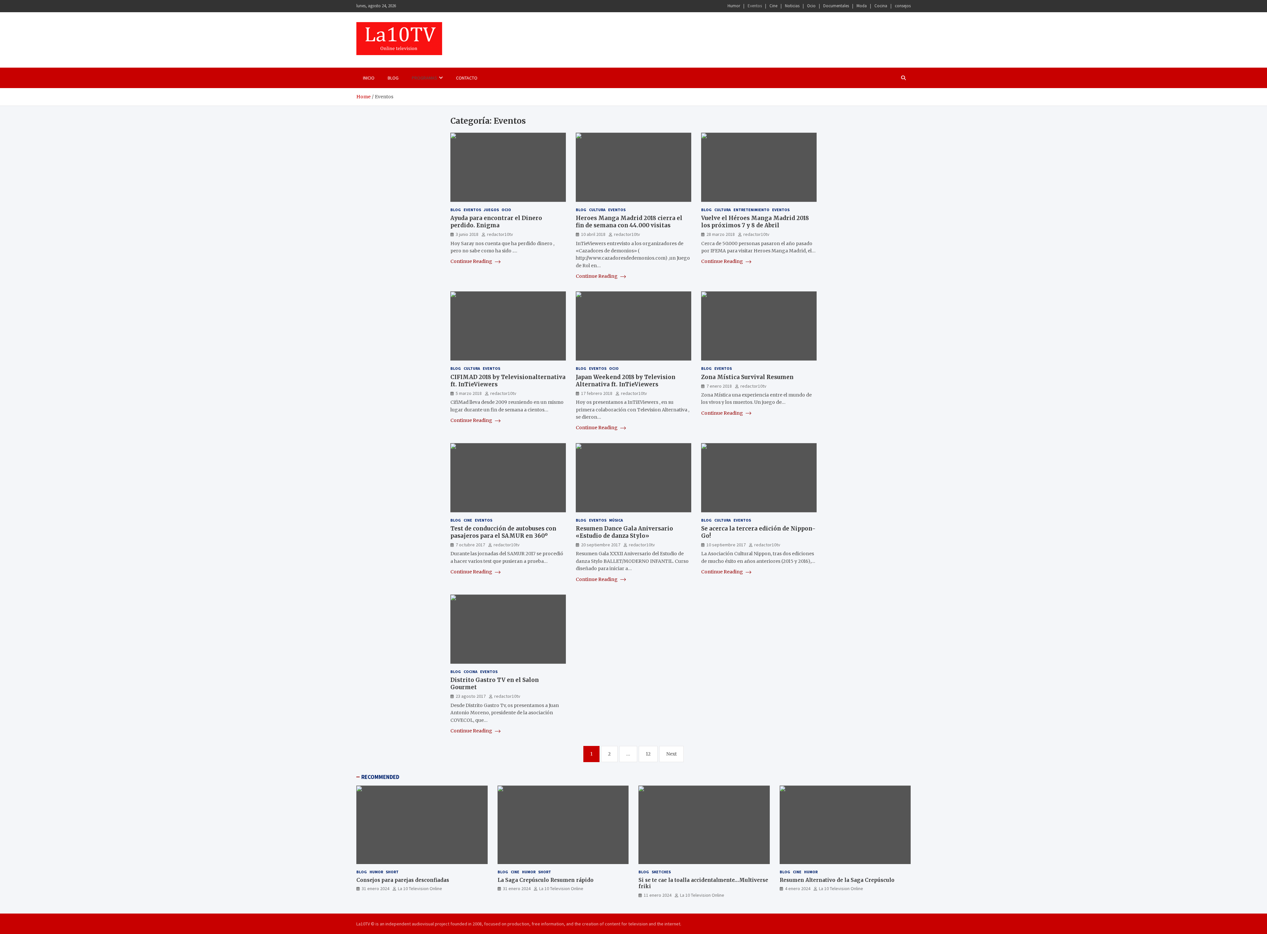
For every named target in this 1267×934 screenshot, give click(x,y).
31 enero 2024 (375, 888)
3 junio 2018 (467, 234)
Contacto (466, 78)
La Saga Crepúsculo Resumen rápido (546, 880)
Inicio (368, 78)
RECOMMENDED (380, 777)
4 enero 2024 (797, 888)
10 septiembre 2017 (726, 545)
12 (648, 754)
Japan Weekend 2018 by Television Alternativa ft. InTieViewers (625, 380)
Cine (773, 6)
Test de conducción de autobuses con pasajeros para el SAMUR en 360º (503, 532)
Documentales (836, 6)
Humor (734, 6)
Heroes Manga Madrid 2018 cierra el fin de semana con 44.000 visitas (629, 221)
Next (671, 754)
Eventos (755, 6)
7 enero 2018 (719, 386)
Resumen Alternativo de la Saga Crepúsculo (837, 880)
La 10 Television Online (420, 888)
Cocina (880, 6)
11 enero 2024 (657, 895)
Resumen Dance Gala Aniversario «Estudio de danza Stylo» (624, 532)
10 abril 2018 (593, 234)
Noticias (792, 6)
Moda (862, 6)
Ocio (811, 6)
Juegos (491, 209)
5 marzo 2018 (469, 393)
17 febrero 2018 (596, 393)
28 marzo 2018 (720, 234)
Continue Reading (471, 261)
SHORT (392, 871)
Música (616, 520)
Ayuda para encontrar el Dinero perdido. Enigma (496, 221)
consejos (903, 6)
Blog (393, 78)
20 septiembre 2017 (600, 545)
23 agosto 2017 (471, 696)
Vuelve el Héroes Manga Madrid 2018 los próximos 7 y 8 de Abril (755, 221)
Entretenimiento (751, 209)
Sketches (661, 871)
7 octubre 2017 (470, 545)
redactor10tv (500, 234)
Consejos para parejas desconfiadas (402, 880)
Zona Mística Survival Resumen (747, 377)
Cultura (597, 209)
